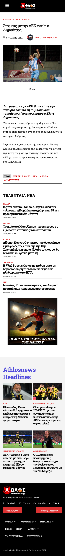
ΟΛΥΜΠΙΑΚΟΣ (40, 451)
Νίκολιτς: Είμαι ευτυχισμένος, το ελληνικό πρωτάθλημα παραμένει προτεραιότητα (30, 286)
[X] (19, 96)
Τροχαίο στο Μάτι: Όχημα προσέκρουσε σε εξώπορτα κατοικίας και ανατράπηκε (30, 228)
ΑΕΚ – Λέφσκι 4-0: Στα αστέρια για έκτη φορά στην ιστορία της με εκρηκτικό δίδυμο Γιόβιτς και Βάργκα (16, 461)
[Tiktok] (49, 503)
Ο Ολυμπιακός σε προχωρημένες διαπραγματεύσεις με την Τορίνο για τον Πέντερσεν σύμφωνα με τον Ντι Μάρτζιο (47, 463)
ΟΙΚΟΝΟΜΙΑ (8, 262)
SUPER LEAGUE (21, 19)
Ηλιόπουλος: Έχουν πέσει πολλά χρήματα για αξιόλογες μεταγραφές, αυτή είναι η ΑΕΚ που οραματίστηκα (17, 413)
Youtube (42, 503)
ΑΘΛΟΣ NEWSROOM (46, 37)
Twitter (26, 503)
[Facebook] (12, 96)
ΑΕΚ (34, 176)
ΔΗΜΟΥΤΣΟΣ (11, 180)
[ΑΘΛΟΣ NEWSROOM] (30, 37)
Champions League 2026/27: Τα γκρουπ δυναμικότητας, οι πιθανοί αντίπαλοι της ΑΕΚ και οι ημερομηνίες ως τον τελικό (47, 415)
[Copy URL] (46, 96)
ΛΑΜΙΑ (7, 19)
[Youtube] (34, 503)
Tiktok (56, 503)
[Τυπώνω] (53, 96)
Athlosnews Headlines (19, 373)
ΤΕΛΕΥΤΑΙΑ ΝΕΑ (19, 195)
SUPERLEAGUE (21, 176)
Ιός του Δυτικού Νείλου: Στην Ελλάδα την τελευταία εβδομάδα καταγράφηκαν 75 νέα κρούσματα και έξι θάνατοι (31, 210)
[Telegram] (39, 96)
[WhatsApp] (26, 96)
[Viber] (32, 96)
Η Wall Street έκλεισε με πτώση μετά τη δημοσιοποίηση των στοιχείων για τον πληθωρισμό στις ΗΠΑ (29, 268)
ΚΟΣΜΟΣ (6, 239)
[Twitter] (19, 503)
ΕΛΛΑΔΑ (6, 204)
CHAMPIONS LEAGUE (43, 403)
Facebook (11, 503)
